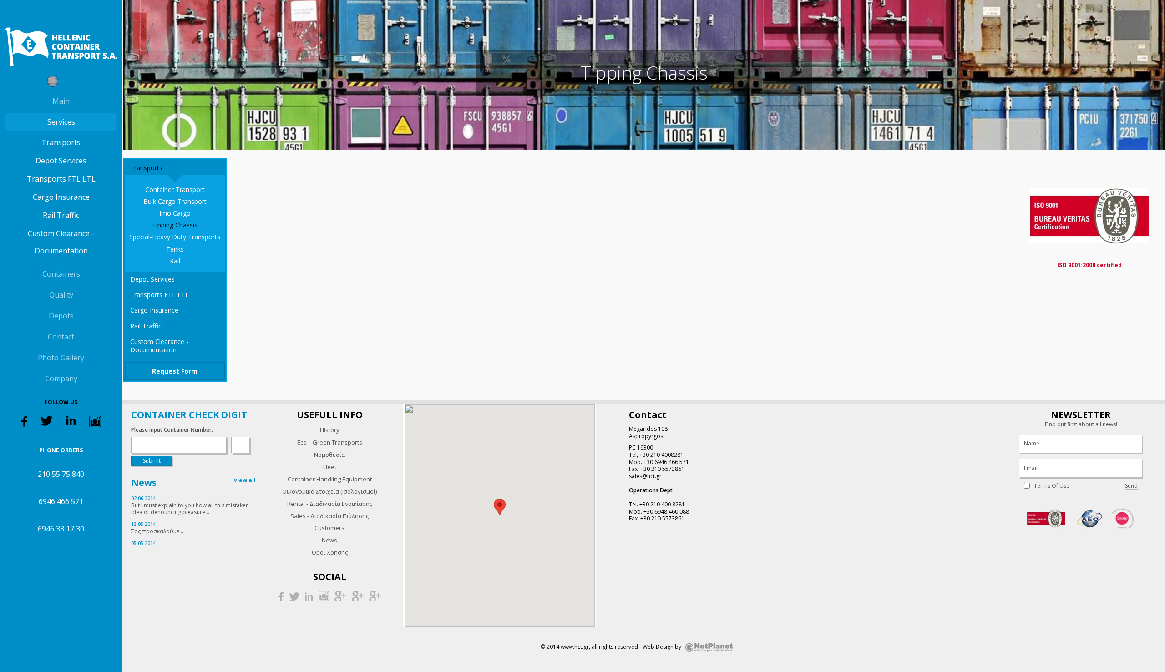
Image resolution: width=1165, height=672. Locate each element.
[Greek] (52, 81)
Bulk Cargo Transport (175, 201)
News (329, 540)
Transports (61, 142)
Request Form (175, 371)
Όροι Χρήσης (330, 552)
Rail (175, 261)
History (329, 430)
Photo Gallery (61, 358)
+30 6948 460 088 (666, 511)
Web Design (658, 647)
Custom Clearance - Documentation (61, 242)
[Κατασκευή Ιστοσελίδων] (709, 647)
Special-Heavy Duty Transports (174, 236)
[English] (69, 81)
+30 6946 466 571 (666, 462)
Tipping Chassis (175, 225)
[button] (500, 507)
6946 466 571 (61, 501)
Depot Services (60, 161)
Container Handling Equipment (330, 479)
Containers (61, 274)
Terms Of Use (1051, 486)
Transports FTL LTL (61, 179)
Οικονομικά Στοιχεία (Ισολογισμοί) (329, 491)
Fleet (329, 467)
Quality (61, 295)
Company (61, 379)
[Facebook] (24, 420)
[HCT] (60, 46)
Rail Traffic (61, 215)
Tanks (175, 249)
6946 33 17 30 (61, 529)
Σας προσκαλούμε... (157, 531)
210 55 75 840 (61, 474)
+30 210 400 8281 (662, 504)
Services (61, 122)
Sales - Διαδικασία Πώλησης (329, 516)
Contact (61, 337)
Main (61, 101)
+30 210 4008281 (661, 455)
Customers (329, 528)
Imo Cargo (175, 213)
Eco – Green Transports (329, 442)
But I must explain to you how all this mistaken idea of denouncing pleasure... (190, 508)
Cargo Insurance (61, 197)
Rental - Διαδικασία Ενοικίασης (329, 504)
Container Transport (175, 189)
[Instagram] (95, 421)
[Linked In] (71, 420)
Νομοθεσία (329, 454)
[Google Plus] (340, 596)
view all (245, 480)
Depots (61, 316)
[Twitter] (47, 420)
